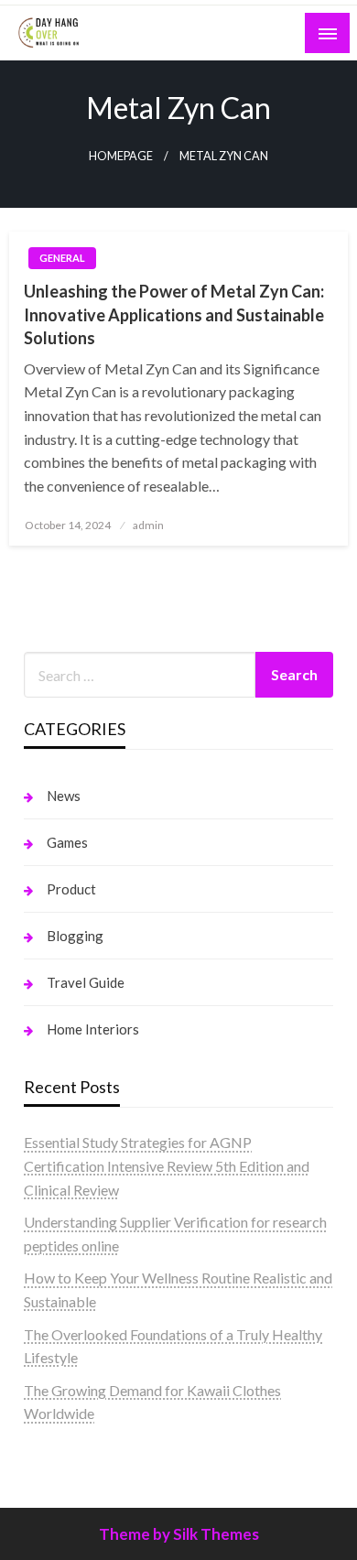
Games (67, 842)
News (64, 795)
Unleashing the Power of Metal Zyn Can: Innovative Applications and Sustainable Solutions (174, 314)
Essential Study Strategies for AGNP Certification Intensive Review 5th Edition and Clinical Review (166, 1165)
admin (148, 525)
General (62, 258)
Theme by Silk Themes (179, 1534)
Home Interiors (93, 1029)
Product (71, 889)
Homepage (121, 156)
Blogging (75, 935)
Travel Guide (85, 982)
